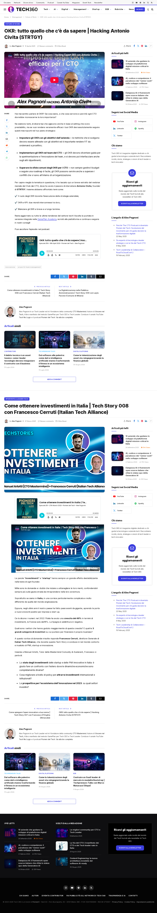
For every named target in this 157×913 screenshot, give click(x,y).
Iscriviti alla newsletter (132, 203)
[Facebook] (6, 120)
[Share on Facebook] (134, 46)
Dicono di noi (28, 3)
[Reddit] (6, 145)
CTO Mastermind (79, 311)
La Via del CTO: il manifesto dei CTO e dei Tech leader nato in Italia (84, 845)
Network (17, 3)
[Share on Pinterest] (142, 46)
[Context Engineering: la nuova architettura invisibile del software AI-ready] (62, 861)
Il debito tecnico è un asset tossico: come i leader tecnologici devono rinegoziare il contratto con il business (19, 359)
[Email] (6, 138)
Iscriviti (139, 9)
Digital (65, 9)
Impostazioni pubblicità (145, 902)
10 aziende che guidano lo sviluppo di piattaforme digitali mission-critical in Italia (138, 65)
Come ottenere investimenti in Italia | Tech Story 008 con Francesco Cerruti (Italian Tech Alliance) (28, 293)
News (131, 9)
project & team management (29, 267)
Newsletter (98, 3)
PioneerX (36, 902)
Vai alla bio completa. (64, 317)
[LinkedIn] (6, 132)
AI (55, 9)
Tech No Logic (25, 317)
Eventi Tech (87, 3)
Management (80, 9)
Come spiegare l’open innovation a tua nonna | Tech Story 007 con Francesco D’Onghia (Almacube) (29, 715)
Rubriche (119, 9)
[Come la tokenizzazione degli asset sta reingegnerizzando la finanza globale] (89, 340)
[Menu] (5, 9)
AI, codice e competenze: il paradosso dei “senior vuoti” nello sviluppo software (139, 80)
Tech (46, 9)
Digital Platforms (80, 351)
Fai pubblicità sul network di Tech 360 (86, 896)
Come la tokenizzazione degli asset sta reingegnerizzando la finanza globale (88, 358)
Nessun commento (46, 46)
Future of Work (13, 24)
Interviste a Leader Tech (17, 399)
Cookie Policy (129, 902)
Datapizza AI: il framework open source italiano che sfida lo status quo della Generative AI (138, 97)
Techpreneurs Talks (47, 351)
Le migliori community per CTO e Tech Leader (85, 831)
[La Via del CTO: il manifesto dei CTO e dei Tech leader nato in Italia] (62, 845)
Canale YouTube (63, 3)
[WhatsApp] (6, 157)
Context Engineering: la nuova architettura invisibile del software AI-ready (83, 861)
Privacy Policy (117, 902)
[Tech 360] (23, 9)
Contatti (133, 896)
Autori (35, 896)
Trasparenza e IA (117, 896)
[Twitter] (6, 126)
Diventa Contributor (52, 896)
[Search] (152, 9)
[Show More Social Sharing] (151, 46)
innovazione (10, 267)
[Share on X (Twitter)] (138, 46)
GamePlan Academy (47, 219)
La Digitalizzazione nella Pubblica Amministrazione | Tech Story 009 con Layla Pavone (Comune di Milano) (78, 293)
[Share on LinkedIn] (146, 46)
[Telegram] (6, 151)
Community (40, 3)
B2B (107, 9)
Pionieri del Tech (48, 317)
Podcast (51, 3)
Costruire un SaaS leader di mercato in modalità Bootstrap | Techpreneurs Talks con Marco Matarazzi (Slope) (89, 781)
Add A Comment (54, 379)
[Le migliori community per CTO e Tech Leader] (62, 832)
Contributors (10, 351)
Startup (96, 9)
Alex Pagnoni (16, 46)
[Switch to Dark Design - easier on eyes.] (148, 9)
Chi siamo (7, 3)
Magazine (76, 3)
